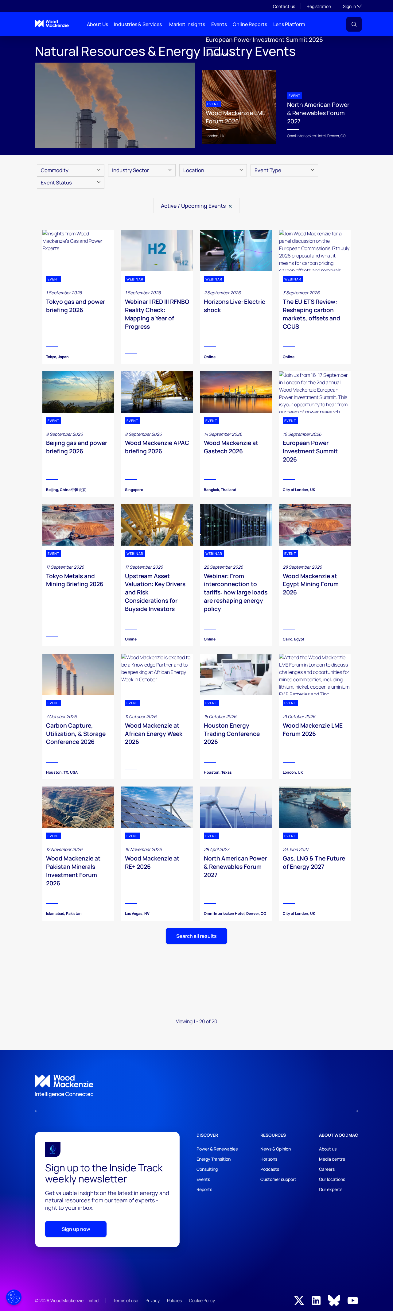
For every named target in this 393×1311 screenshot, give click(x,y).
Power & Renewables (217, 1149)
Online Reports (250, 24)
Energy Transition (213, 1159)
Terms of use (125, 1300)
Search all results (196, 936)
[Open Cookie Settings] (13, 1297)
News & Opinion (275, 1149)
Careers (327, 1169)
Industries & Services (138, 24)
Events (219, 24)
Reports (204, 1189)
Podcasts (269, 1169)
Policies (174, 1300)
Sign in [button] (352, 6)
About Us (97, 24)
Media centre (332, 1159)
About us (328, 1149)
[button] (354, 24)
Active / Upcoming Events (194, 205)
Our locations (332, 1179)
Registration (319, 6)
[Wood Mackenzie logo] (52, 23)
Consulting (207, 1169)
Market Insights (187, 24)
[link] (196, 1086)
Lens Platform (289, 24)
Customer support (278, 1179)
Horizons (268, 1159)
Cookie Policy (202, 1300)
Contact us (284, 6)
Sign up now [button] (76, 1229)
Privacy (153, 1300)
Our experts (330, 1189)
